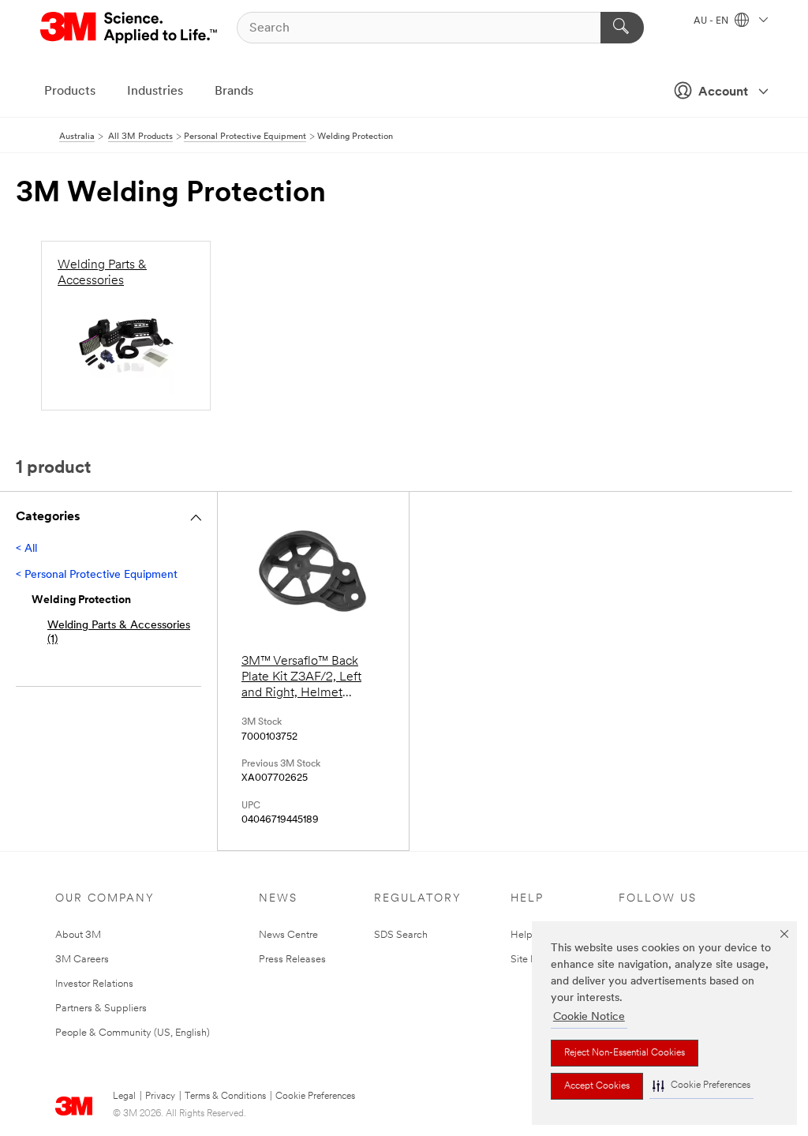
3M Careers (82, 959)
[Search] (622, 27)
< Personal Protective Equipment (97, 575)
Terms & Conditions (225, 1096)
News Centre (288, 935)
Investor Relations (94, 984)
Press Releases (292, 959)
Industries (155, 91)
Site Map (531, 959)
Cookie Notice (589, 1017)
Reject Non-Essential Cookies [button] (624, 1053)
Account (723, 92)
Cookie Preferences (315, 1096)
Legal (124, 1096)
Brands (234, 91)
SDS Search (401, 935)
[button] (701, 1086)
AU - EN (712, 21)
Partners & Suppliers (101, 1008)
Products (69, 91)
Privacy (160, 1096)
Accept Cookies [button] (597, 1086)
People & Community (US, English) (132, 1033)
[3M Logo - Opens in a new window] (129, 27)
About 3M (78, 935)
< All (26, 549)
